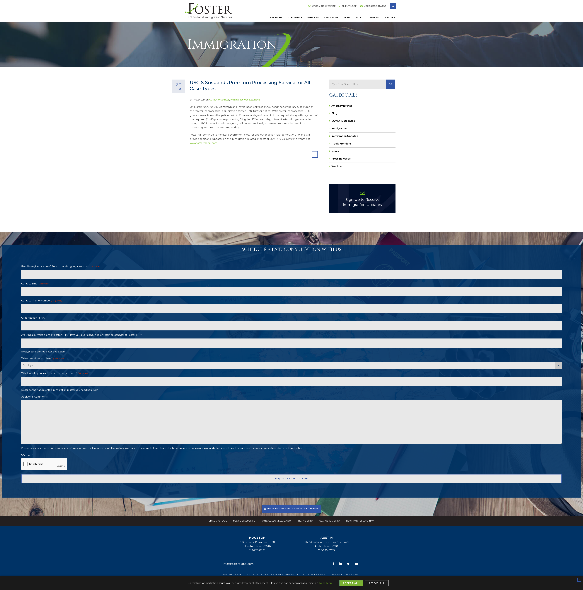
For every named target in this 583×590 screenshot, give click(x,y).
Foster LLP (252, 574)
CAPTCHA (27, 454)
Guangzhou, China (329, 521)
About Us (276, 17)
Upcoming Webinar (323, 6)
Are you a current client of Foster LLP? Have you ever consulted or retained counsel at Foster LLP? (81, 334)
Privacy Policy (319, 574)
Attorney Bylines (341, 105)
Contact (389, 17)
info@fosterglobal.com (238, 564)
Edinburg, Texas (218, 521)
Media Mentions (341, 143)
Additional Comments (34, 396)
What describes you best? (42, 358)
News (347, 17)
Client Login (349, 6)
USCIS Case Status (374, 6)
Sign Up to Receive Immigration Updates (362, 202)
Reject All (377, 583)
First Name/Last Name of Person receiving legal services (60, 266)
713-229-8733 (257, 550)
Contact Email (35, 283)
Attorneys (295, 17)
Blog (359, 17)
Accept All (351, 583)
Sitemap (289, 574)
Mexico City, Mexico (244, 521)
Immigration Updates (241, 99)
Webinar (336, 166)
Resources (331, 17)
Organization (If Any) (33, 317)
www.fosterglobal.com (203, 143)
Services (313, 17)
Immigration (339, 128)
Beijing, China (305, 521)
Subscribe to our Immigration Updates (292, 509)
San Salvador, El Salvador (276, 521)
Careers (373, 17)
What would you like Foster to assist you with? (54, 373)
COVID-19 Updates (219, 99)
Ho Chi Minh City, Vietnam (360, 521)
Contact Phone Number (41, 300)
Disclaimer (337, 574)
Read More (326, 583)
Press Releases (341, 158)
